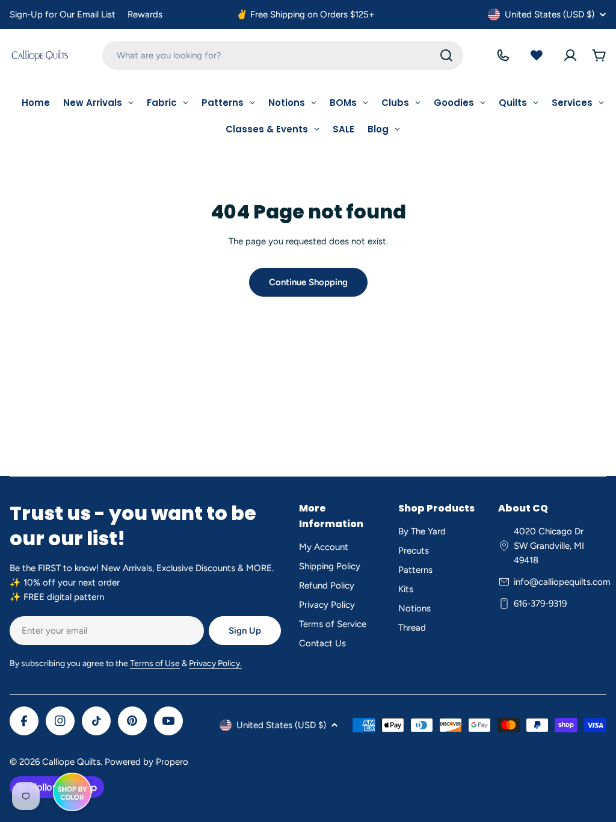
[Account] (570, 55)
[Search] (446, 55)
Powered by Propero (146, 761)
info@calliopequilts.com (562, 581)
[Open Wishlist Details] (537, 55)
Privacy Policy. (215, 663)
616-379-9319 (540, 603)
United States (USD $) (549, 14)
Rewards (145, 14)
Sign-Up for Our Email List (63, 14)
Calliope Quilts (71, 761)
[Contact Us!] (503, 55)
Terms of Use (155, 663)
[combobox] (282, 55)
